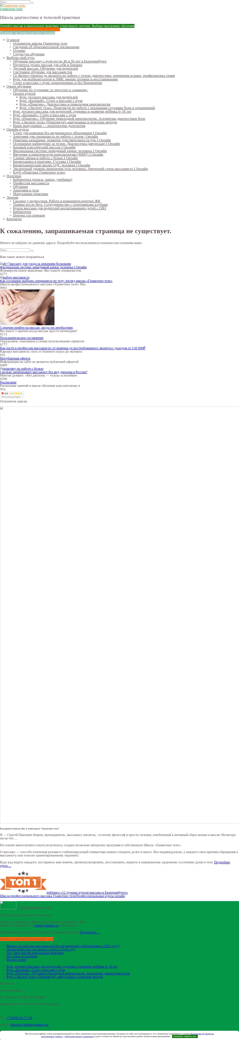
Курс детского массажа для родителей (49, 97)
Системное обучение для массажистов (42, 72)
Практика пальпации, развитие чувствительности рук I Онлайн (62, 140)
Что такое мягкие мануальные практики (35, 953)
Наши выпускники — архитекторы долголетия (49, 126)
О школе (13, 40)
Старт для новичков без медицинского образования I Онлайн (60, 133)
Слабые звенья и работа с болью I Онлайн (45, 158)
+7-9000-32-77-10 (19, 1018)
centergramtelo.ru (46, 925)
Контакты (14, 219)
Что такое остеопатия (22, 956)
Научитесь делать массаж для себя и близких (47, 65)
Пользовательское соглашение (21, 338)
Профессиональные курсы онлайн (100, 896)
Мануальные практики (30, 194)
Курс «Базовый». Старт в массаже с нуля (51, 101)
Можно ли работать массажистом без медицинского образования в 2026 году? (63, 946)
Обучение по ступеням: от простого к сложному (50, 90)
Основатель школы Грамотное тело (40, 43)
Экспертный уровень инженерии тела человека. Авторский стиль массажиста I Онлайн (80, 169)
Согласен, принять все (185, 1036)
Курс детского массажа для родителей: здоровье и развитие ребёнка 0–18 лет (72, 111)
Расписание (8, 382)
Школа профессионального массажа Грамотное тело (38, 896)
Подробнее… (90, 932)
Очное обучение (19, 86)
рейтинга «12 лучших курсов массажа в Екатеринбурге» (87, 892)
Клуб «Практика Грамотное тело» (39, 172)
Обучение (20, 187)
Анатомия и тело (26, 190)
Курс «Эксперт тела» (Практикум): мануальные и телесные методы (65, 122)
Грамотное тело (11, 9)
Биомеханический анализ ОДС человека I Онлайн (51, 165)
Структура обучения (28, 54)
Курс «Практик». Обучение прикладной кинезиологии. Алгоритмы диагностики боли (79, 118)
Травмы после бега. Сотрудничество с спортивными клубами (60, 204)
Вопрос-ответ (17, 960)
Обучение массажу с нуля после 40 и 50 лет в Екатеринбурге (60, 61)
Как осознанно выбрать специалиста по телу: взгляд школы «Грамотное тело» (56, 281)
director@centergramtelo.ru (29, 1024)
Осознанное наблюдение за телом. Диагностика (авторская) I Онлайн (66, 144)
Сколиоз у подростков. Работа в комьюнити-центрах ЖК (56, 201)
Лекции (12, 197)
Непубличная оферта (15, 358)
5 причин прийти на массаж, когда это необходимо (36, 327)
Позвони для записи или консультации (27, 33)
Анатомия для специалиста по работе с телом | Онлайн (55, 136)
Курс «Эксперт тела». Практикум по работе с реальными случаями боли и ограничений (87, 108)
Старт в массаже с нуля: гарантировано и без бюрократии (57, 83)
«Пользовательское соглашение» (79, 1036)
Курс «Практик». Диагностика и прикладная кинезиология (65, 104)
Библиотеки (22, 212)
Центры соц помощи (29, 215)
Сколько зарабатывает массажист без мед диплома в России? (43, 372)
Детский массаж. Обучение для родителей (45, 68)
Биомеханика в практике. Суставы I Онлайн (47, 161)
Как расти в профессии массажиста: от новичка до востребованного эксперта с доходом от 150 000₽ (72, 348)
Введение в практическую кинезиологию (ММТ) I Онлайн (58, 154)
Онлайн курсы (18, 129)
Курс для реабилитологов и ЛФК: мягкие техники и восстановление (65, 79)
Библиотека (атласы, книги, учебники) (42, 179)
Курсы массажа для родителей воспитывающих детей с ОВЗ (59, 208)
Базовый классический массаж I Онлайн (44, 147)
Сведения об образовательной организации (46, 47)
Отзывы (19, 50)
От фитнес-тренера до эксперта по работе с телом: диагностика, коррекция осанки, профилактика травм (94, 75)
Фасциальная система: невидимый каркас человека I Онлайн (60, 151)
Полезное (14, 176)
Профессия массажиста (31, 183)
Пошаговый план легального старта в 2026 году (41, 949)
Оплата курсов (24, 93)
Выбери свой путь (20, 58)
